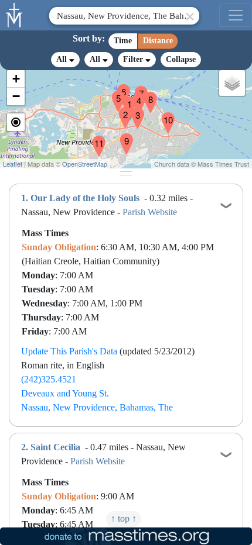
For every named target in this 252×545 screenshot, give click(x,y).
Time (123, 40)
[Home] (14, 14)
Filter (134, 59)
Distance (158, 40)
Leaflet (12, 163)
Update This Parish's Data (69, 351)
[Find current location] (16, 122)
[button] (125, 99)
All (62, 59)
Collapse (181, 59)
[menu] (235, 15)
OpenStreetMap (84, 163)
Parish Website (149, 212)
